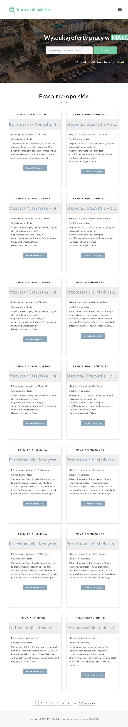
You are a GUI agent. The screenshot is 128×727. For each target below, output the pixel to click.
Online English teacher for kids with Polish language (60, 627)
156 (81, 703)
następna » (89, 703)
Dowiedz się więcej (35, 168)
